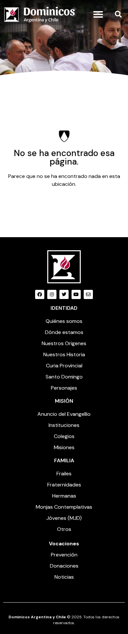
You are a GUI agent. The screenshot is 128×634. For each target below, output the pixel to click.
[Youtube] (76, 294)
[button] (98, 14)
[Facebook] (39, 294)
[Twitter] (64, 294)
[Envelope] (88, 294)
